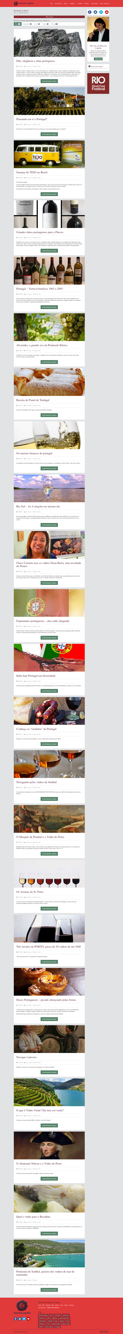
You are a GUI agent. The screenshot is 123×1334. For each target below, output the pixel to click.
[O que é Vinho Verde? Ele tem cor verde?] (49, 1092)
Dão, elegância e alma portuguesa (35, 61)
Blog (17, 24)
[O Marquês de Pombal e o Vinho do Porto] (49, 819)
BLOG (65, 3)
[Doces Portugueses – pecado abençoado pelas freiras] (49, 982)
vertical (41, 1327)
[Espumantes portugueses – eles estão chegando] (49, 603)
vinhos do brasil (56, 1324)
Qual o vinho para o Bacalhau (33, 1216)
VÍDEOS (86, 3)
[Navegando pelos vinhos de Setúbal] (49, 764)
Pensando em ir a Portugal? (31, 119)
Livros (36, 24)
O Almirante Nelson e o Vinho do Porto (39, 1163)
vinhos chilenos (49, 1327)
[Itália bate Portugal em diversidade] (49, 658)
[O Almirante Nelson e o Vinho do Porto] (49, 1145)
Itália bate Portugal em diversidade (35, 676)
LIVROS (80, 3)
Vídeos (45, 24)
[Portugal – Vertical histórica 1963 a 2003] (49, 271)
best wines (42, 1318)
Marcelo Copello (43, 1315)
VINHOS (72, 3)
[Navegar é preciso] (49, 1039)
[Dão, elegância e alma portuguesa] (49, 43)
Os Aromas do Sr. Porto (30, 892)
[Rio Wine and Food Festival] (98, 83)
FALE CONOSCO (104, 3)
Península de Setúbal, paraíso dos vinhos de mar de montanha (45, 1272)
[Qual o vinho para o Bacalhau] (49, 1199)
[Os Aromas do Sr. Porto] (49, 874)
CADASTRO (94, 3)
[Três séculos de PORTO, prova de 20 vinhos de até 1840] (49, 928)
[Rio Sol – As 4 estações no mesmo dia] (49, 488)
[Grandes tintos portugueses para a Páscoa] (49, 214)
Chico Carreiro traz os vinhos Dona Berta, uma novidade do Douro (48, 564)
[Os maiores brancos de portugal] (49, 435)
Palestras (58, 3)
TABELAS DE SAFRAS (53, 1307)
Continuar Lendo (49, 81)
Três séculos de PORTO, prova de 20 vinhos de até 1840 (48, 946)
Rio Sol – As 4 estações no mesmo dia (38, 506)
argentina (54, 1318)
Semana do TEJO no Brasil (31, 172)
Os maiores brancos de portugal (34, 453)
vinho (51, 1315)
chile (48, 1324)
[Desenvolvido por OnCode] (104, 1331)
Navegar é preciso (26, 1057)
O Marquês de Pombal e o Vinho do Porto (40, 837)
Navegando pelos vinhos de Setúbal (36, 782)
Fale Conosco (42, 1307)
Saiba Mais (98, 59)
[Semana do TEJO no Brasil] (49, 154)
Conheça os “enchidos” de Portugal (36, 729)
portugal (57, 1327)
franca (68, 1321)
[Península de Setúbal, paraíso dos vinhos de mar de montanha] (49, 1253)
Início (39, 1305)
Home (15, 12)
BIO (52, 3)
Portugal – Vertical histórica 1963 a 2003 (39, 288)
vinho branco (42, 1321)
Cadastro (71, 1305)
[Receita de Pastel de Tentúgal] (49, 382)
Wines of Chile (66, 1324)
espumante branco (64, 1318)
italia (56, 1321)
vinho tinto (57, 1315)
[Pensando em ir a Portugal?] (49, 101)
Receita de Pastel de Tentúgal (32, 400)
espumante (66, 1315)
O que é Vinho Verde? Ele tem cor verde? (40, 1110)
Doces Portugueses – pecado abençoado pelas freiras (46, 1000)
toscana (62, 1321)
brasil (48, 1318)
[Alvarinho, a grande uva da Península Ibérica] (49, 327)
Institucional (27, 24)
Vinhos (54, 24)
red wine (50, 1321)
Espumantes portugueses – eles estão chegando (42, 621)
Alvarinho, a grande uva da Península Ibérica (41, 345)
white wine (41, 1324)
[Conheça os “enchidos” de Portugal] (49, 711)
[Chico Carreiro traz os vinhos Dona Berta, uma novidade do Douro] (49, 545)
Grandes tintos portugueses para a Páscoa (39, 232)
